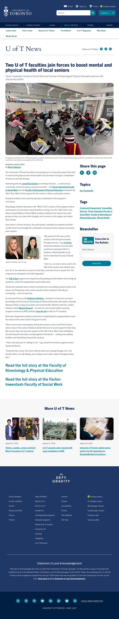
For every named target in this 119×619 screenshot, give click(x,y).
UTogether (39, 538)
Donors (90, 25)
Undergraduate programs (45, 515)
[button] (107, 13)
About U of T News (46, 30)
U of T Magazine (84, 30)
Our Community (86, 190)
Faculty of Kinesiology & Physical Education (44, 190)
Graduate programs (42, 520)
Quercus (83, 6)
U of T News (23, 49)
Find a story (27, 30)
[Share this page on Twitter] (82, 173)
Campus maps (93, 515)
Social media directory (92, 601)
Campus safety (93, 520)
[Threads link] (75, 601)
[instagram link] (110, 49)
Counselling (107, 208)
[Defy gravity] (61, 477)
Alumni (52, 25)
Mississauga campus (96, 506)
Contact (64, 496)
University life (40, 529)
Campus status (109, 6)
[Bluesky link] (67, 601)
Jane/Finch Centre (30, 183)
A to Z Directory (41, 543)
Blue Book (101, 30)
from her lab (41, 311)
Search (92, 12)
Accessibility (66, 506)
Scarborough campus (96, 510)
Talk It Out (13, 278)
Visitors (109, 25)
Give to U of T (40, 506)
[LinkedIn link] (50, 601)
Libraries (38, 533)
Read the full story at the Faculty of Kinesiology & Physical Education (35, 368)
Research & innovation (44, 524)
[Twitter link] (101, 49)
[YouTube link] (42, 601)
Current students (33, 25)
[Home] (18, 11)
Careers (64, 501)
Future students (11, 25)
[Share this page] (95, 173)
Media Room (11, 36)
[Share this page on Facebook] (88, 173)
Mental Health (103, 217)
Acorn (95, 6)
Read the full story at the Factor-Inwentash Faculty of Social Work (34, 381)
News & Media (41, 496)
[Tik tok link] (59, 601)
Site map (64, 520)
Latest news (11, 30)
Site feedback (66, 515)
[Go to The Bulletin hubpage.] (88, 240)
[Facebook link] (105, 49)
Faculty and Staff (71, 25)
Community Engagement (90, 208)
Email (70, 6)
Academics (39, 510)
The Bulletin (66, 30)
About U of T (40, 501)
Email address (87, 249)
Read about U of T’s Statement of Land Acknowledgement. (62, 578)
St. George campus (95, 501)
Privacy (64, 510)
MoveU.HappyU (26, 308)
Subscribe (96, 263)
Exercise (83, 211)
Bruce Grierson (14, 167)
